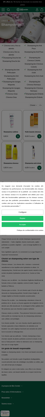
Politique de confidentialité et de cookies (30, 230)
